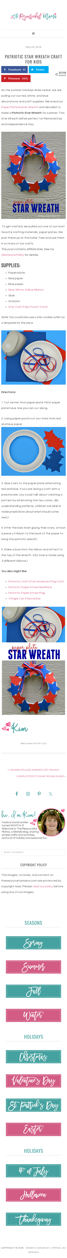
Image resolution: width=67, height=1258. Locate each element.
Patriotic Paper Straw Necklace (30, 587)
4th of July (40, 743)
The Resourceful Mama (33, 16)
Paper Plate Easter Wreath (20, 107)
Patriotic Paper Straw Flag (26, 592)
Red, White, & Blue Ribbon (26, 289)
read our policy (43, 886)
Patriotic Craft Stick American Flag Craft (36, 581)
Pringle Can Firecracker (24, 598)
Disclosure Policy (12, 254)
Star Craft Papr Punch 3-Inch (28, 306)
